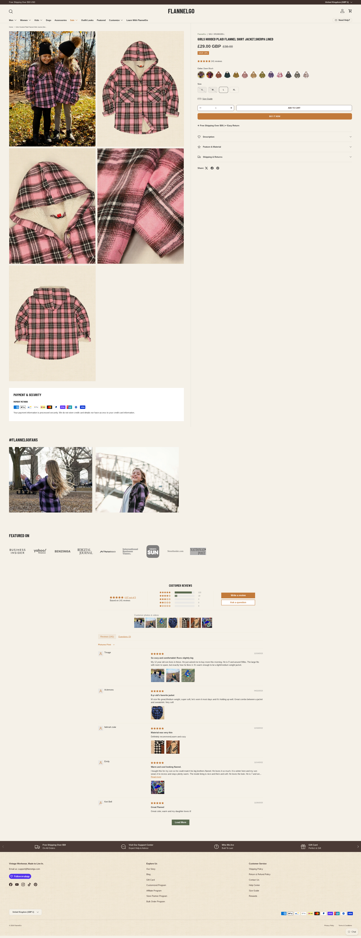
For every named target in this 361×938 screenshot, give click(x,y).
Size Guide (254, 890)
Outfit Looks (87, 20)
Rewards (253, 896)
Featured (101, 20)
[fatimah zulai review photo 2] (173, 747)
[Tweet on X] (206, 168)
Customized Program (156, 885)
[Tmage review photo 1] (157, 675)
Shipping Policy (256, 869)
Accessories (61, 20)
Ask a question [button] (238, 602)
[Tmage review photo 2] (173, 675)
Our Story (150, 869)
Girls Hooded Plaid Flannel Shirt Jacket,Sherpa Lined (31, 27)
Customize (114, 20)
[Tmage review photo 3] (188, 675)
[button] (350, 11)
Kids (37, 20)
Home (11, 27)
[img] (157, 654)
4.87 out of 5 (130, 597)
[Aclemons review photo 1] (157, 712)
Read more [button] (156, 777)
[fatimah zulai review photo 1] (157, 747)
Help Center (254, 885)
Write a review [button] (238, 595)
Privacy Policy (329, 925)
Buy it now (274, 116)
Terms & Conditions (345, 925)
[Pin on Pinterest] (218, 168)
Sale (72, 20)
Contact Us (254, 880)
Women (24, 20)
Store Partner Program (156, 896)
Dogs (48, 20)
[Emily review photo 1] (157, 787)
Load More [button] (180, 822)
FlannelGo (202, 34)
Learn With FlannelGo (137, 20)
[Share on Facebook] (212, 168)
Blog (148, 874)
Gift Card (150, 880)
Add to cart (294, 108)
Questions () (124, 636)
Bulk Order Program (155, 901)
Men (11, 20)
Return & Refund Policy (259, 874)
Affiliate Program (154, 890)
